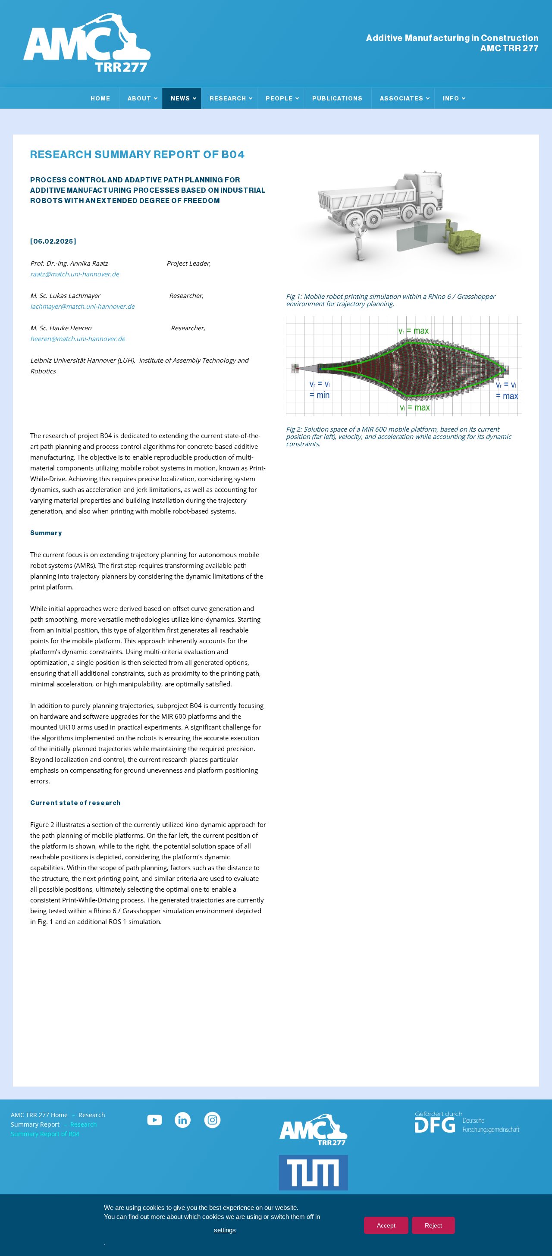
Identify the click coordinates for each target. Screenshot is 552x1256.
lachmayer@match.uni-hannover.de (82, 306)
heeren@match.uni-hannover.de (77, 339)
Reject (433, 1225)
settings (225, 1230)
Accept (386, 1225)
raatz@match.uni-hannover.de (74, 274)
